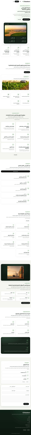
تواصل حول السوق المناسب (25, 302)
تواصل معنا (19, 19)
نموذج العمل (28, 418)
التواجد (29, 421)
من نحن (29, 416)
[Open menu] (13, 1)
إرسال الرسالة (26, 403)
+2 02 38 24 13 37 (28, 426)
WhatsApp (23, 381)
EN (20, 1)
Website (27, 381)
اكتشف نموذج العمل (26, 19)
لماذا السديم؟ (28, 420)
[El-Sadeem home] (26, 1)
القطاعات (29, 417)
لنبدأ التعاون (16, 1)
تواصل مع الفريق (27, 72)
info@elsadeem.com (27, 424)
